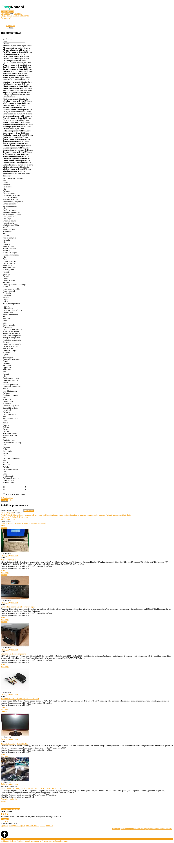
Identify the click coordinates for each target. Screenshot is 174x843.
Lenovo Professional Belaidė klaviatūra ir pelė (18, 607)
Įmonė (13, 519)
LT (5, 821)
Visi (2, 519)
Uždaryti (12, 500)
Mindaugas (5, 573)
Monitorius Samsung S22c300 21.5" (14, 744)
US (2, 821)
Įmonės (9, 16)
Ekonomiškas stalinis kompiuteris (13, 654)
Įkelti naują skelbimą (8, 841)
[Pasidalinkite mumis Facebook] (1, 814)
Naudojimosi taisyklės (17, 826)
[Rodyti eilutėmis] (2, 526)
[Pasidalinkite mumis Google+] (8, 814)
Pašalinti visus (22, 517)
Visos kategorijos (7, 513)
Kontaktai (49, 826)
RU (8, 821)
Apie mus (4, 826)
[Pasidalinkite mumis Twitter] (5, 814)
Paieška (4, 500)
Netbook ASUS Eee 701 (10, 560)
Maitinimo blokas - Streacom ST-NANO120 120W (20, 699)
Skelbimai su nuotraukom (15, 494)
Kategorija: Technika (9, 517)
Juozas (3, 801)
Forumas (16, 16)
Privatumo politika (32, 826)
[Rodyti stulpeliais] (4, 526)
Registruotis (5, 14)
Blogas (3, 16)
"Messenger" (24, 16)
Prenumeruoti (28, 510)
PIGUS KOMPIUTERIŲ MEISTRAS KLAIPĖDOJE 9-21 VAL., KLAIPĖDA (31, 788)
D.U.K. (42, 826)
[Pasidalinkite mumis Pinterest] (3, 814)
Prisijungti (18, 14)
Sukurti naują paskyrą (33, 841)
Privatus (7, 519)
